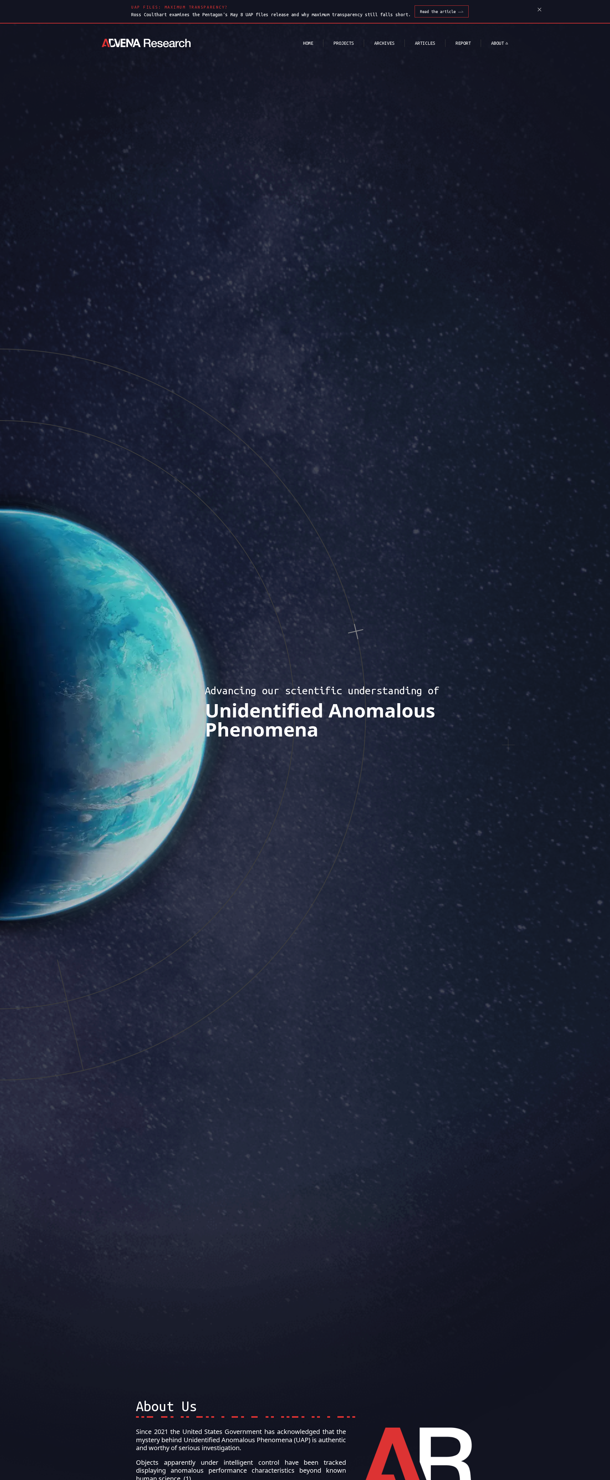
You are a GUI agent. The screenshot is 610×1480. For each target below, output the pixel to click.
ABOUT (497, 43)
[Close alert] (539, 9)
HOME (308, 43)
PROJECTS (344, 43)
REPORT (463, 43)
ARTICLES (425, 43)
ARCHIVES (384, 43)
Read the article (438, 11)
